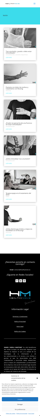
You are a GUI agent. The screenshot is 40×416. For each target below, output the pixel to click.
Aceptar (20, 399)
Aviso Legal (31, 413)
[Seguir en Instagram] (24, 280)
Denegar (20, 404)
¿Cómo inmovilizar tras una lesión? (18, 159)
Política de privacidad (21, 413)
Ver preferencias (20, 409)
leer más (9, 57)
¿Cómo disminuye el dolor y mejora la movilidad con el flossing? (19, 229)
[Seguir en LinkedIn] (20, 280)
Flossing (8, 90)
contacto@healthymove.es (22, 270)
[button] (37, 378)
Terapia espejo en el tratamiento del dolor (18, 194)
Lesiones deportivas (21, 55)
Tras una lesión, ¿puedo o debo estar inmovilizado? (19, 52)
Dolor (7, 196)
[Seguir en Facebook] (16, 280)
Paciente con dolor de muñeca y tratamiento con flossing (17, 88)
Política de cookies (10, 413)
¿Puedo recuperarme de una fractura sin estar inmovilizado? (19, 124)
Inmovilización (10, 55)
